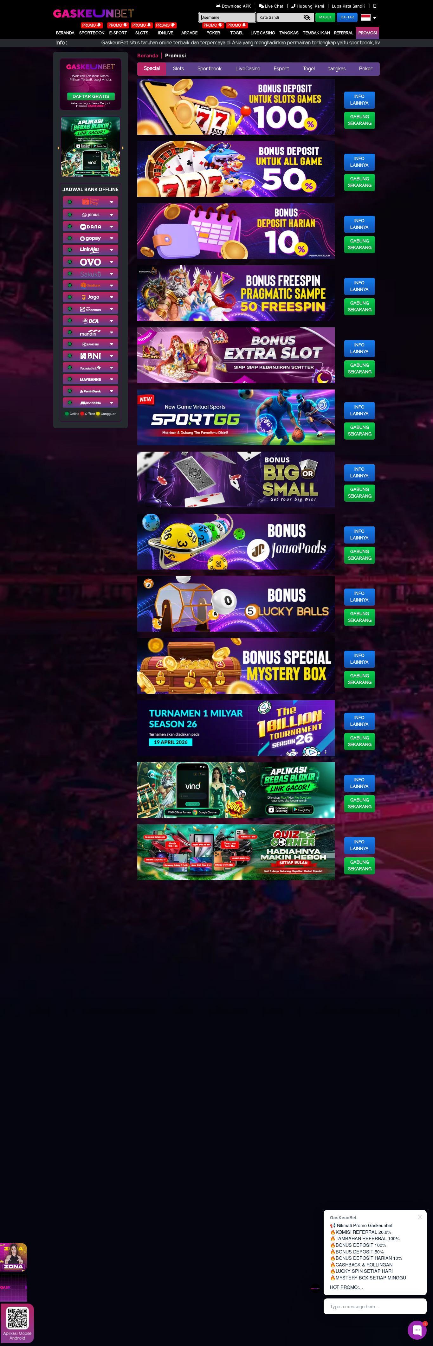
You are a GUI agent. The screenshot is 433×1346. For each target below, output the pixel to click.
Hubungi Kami (310, 6)
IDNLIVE (165, 33)
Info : (61, 43)
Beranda (65, 33)
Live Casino (263, 33)
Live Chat (273, 6)
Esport (281, 69)
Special (152, 69)
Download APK (236, 6)
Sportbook (92, 33)
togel (237, 33)
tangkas (337, 69)
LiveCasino (248, 69)
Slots (141, 33)
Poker (213, 33)
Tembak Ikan (316, 33)
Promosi (368, 33)
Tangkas (289, 33)
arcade (189, 33)
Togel (309, 69)
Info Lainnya (359, 100)
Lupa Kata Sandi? (349, 6)
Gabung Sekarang (360, 120)
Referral (344, 33)
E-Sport (118, 33)
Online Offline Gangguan (92, 413)
